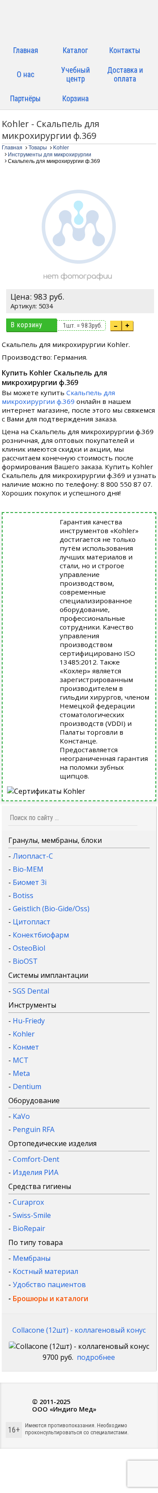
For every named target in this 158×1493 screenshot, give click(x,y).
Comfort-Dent (36, 1159)
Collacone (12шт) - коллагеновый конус (79, 1330)
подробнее (96, 1357)
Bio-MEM (28, 869)
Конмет (26, 1047)
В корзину (27, 325)
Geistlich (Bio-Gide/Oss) (51, 908)
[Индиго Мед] (79, 20)
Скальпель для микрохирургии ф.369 (58, 397)
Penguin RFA (33, 1129)
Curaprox (28, 1202)
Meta (21, 1073)
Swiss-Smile (32, 1215)
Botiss (23, 895)
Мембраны (31, 1258)
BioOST (25, 961)
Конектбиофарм (41, 935)
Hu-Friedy (29, 1021)
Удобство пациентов (49, 1284)
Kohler (24, 1034)
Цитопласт (31, 922)
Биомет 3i (30, 882)
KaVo (21, 1116)
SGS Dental (31, 991)
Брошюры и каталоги (50, 1298)
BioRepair (29, 1228)
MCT (21, 1060)
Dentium (27, 1086)
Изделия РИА (35, 1172)
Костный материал (45, 1271)
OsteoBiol (29, 948)
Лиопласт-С (33, 856)
